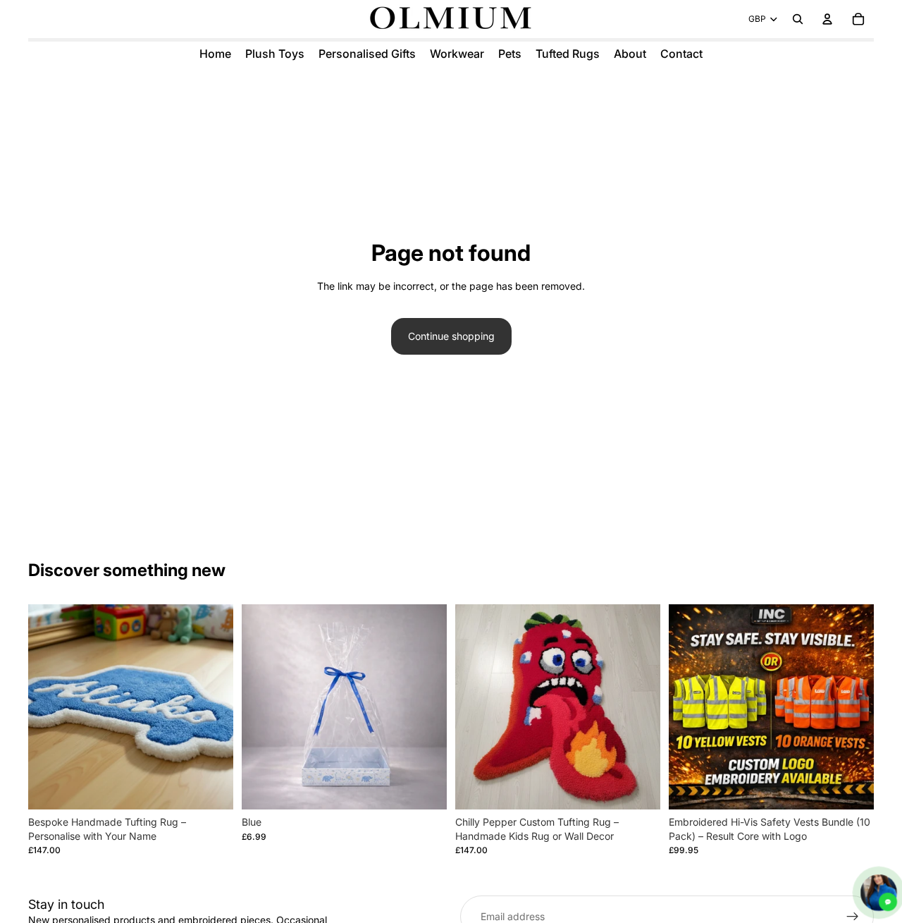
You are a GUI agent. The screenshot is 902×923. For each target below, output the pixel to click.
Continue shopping (451, 336)
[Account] (827, 19)
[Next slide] (212, 707)
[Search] (797, 19)
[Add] (425, 787)
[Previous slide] (49, 707)
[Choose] (211, 787)
